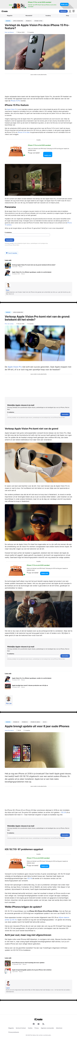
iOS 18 (44, 722)
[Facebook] (33, 1024)
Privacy (37, 1028)
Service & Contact (21, 1028)
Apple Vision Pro (18, 20)
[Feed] (43, 1024)
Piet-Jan (9, 323)
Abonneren (63, 11)
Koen (9, 32)
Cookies (30, 1028)
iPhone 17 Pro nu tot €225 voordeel (39, 145)
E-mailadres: (8, 232)
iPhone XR (16, 722)
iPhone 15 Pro (38, 20)
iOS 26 (63, 812)
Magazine (11, 1028)
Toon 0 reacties (12, 253)
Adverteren (59, 1028)
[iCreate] (4, 11)
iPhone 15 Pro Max (24, 132)
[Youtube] (38, 1024)
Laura (9, 730)
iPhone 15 (28, 20)
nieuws (8, 20)
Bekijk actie (64, 4)
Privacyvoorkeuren (13, 1032)
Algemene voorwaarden (47, 1028)
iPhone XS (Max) (35, 722)
